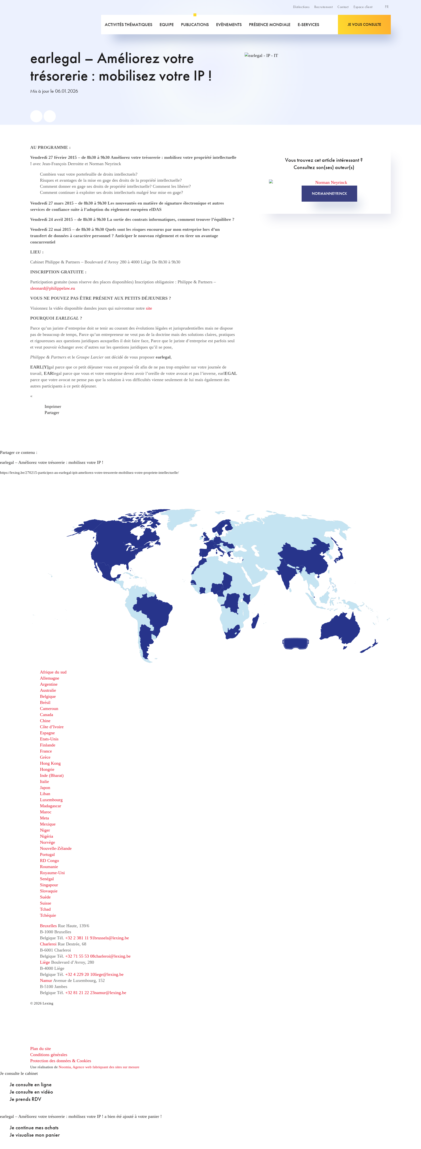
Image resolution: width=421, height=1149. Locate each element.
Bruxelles (48, 925)
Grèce (45, 757)
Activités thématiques (128, 24)
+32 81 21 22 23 (80, 992)
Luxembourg (51, 799)
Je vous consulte (364, 24)
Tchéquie (48, 915)
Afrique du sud (53, 672)
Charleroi (48, 944)
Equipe (167, 24)
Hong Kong (50, 763)
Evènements (229, 24)
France (46, 751)
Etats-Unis (49, 738)
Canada (46, 714)
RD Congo (49, 860)
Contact (343, 7)
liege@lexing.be (109, 974)
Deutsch (375, 24)
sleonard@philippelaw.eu (52, 288)
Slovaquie (48, 891)
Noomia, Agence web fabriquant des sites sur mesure (99, 1067)
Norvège (47, 842)
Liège (45, 962)
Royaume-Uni (52, 872)
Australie (48, 690)
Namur (46, 980)
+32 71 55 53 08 (80, 956)
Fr (387, 6)
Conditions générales (48, 1054)
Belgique (48, 696)
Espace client (363, 7)
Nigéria (46, 836)
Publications (195, 24)
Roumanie (49, 866)
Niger (45, 830)
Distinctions (301, 7)
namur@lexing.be (110, 992)
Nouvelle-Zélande (56, 848)
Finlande (47, 745)
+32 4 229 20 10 (80, 974)
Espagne (47, 732)
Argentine (48, 684)
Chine (45, 720)
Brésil (45, 702)
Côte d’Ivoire (52, 726)
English (375, 18)
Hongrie (47, 769)
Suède (45, 897)
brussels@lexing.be (111, 937)
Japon (45, 787)
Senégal (47, 878)
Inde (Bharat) (52, 775)
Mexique (48, 824)
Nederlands (378, 29)
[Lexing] (65, 24)
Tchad (45, 909)
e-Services (308, 24)
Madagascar (50, 805)
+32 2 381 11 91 (79, 937)
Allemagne (49, 678)
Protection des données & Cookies (60, 1060)
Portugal (47, 854)
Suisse (45, 903)
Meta (44, 818)
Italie (44, 781)
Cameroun (49, 708)
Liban (45, 793)
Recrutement (323, 7)
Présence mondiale (269, 24)
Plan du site (40, 1048)
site (149, 308)
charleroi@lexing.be (113, 956)
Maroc (45, 811)
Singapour (49, 884)
